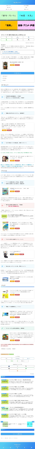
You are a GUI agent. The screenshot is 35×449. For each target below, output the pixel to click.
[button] (17, 40)
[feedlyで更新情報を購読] (26, 368)
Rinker (14, 63)
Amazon (4, 130)
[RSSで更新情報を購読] (17, 371)
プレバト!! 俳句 (11, 354)
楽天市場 (9, 130)
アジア (4, 80)
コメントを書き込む (17, 434)
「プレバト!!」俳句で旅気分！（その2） (10, 51)
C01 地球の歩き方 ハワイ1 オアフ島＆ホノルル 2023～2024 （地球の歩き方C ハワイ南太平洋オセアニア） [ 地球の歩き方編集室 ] (21, 224)
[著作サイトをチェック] (9, 366)
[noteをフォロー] (9, 368)
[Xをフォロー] (26, 366)
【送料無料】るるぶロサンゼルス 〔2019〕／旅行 (19, 188)
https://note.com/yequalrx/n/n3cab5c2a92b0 (11, 53)
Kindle (12, 254)
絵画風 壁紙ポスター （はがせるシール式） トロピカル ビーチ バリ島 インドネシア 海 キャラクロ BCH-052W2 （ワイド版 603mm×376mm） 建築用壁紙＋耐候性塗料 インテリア (21, 313)
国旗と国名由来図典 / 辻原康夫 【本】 (17, 62)
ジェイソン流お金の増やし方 (15, 251)
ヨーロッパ (5, 76)
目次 (17, 73)
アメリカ (4, 78)
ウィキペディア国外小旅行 (5, 354)
